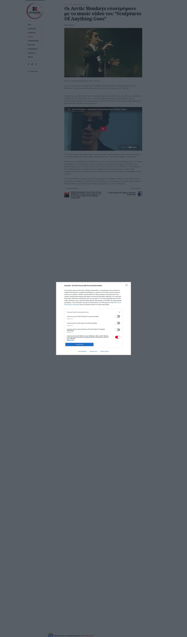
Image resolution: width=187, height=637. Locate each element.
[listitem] (93, 312)
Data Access (93, 351)
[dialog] (93, 318)
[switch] (117, 316)
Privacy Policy (104, 351)
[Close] (127, 286)
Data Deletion (82, 351)
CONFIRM (79, 344)
